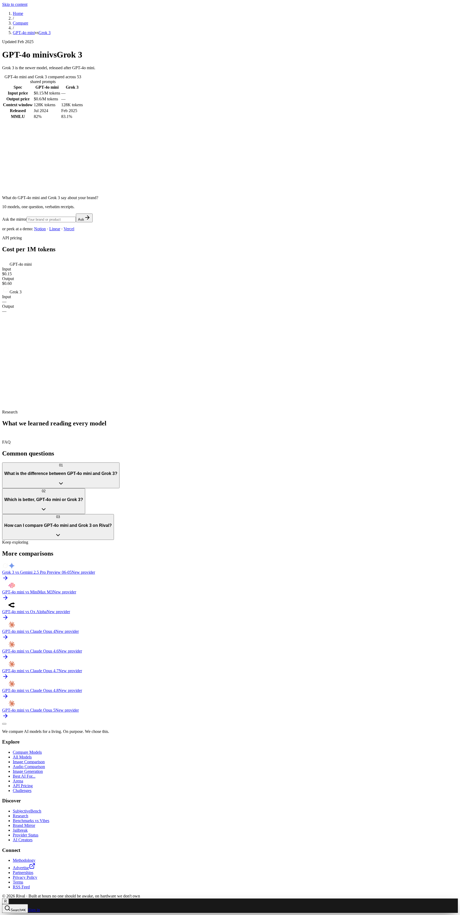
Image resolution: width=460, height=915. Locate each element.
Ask (81, 219)
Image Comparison (29, 762)
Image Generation (28, 771)
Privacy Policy (25, 877)
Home (18, 13)
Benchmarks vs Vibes (31, 820)
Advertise (21, 867)
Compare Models (27, 752)
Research (20, 816)
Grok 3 (45, 32)
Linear (54, 229)
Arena (18, 781)
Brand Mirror (24, 825)
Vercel (69, 229)
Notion (40, 229)
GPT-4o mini (24, 32)
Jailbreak (20, 830)
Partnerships (23, 872)
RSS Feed (21, 887)
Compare (20, 23)
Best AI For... (24, 776)
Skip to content (14, 4)
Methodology (24, 860)
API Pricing (23, 785)
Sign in (34, 910)
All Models (22, 757)
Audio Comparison (29, 766)
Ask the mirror (14, 219)
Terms (18, 882)
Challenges (22, 790)
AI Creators (22, 840)
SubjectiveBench (27, 811)
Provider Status (25, 835)
